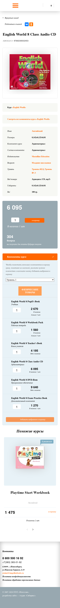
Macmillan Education (40, 156)
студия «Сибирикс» (28, 595)
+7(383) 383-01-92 (12, 562)
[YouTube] (41, 601)
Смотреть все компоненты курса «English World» (28, 119)
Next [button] (32, 529)
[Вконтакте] (16, 601)
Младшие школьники (41, 162)
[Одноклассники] (31, 24)
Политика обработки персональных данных (21, 580)
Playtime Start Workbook (30, 492)
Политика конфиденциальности (16, 576)
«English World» (19, 107)
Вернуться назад (12, 18)
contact (5, 573)
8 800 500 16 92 (12, 558)
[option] (30, 71)
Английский (37, 131)
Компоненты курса (16, 256)
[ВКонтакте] (27, 24)
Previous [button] (27, 529)
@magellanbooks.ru (16, 573)
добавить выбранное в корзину (32, 419)
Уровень (38, 169)
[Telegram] (33, 601)
